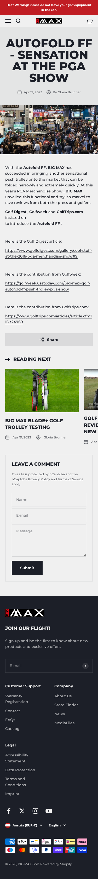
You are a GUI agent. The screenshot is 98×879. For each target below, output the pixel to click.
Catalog (12, 728)
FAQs (10, 719)
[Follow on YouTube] (48, 810)
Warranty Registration (16, 699)
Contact (12, 711)
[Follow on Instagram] (35, 810)
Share (52, 339)
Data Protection (20, 770)
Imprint (12, 793)
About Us (63, 696)
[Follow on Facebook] (8, 810)
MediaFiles (64, 723)
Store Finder (66, 705)
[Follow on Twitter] (22, 810)
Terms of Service (70, 479)
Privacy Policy (39, 479)
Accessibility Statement (16, 758)
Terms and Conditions (15, 782)
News (59, 714)
